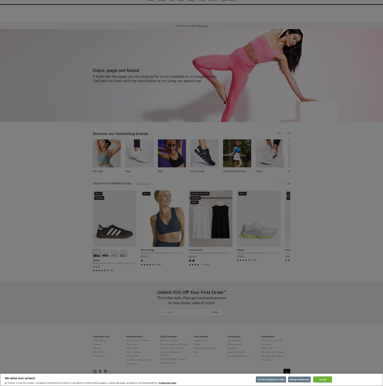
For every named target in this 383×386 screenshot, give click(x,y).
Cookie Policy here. (167, 383)
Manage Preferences (299, 379)
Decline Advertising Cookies (270, 379)
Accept (322, 379)
